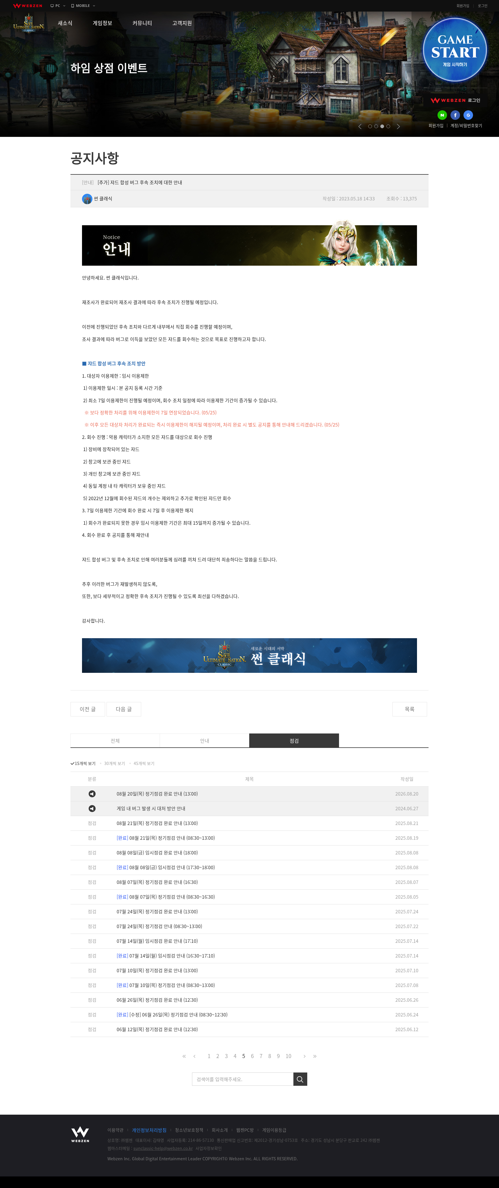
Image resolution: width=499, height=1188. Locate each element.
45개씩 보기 (144, 763)
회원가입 (463, 5)
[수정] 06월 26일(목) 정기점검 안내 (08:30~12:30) (172, 1014)
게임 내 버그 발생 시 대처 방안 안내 (151, 808)
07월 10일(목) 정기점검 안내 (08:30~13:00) (166, 985)
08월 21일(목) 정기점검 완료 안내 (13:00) (157, 823)
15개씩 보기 (85, 763)
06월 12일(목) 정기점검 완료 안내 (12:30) (157, 1029)
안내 (204, 740)
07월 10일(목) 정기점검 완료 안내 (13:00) (157, 970)
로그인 (482, 5)
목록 (410, 709)
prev (360, 126)
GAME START (455, 49)
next (398, 126)
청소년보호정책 (189, 1130)
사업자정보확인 (208, 1148)
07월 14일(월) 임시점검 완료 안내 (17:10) (157, 940)
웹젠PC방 (245, 1130)
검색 (300, 1079)
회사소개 (220, 1130)
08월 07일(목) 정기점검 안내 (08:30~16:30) (166, 896)
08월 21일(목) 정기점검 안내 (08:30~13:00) (166, 837)
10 (288, 1056)
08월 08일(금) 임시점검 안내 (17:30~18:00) (166, 867)
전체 (115, 740)
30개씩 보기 (114, 763)
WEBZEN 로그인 (455, 100)
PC (57, 5)
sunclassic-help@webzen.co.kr (163, 1148)
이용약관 (115, 1130)
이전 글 (88, 709)
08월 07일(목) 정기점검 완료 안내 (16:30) (157, 881)
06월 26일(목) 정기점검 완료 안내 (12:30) (157, 999)
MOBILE (83, 5)
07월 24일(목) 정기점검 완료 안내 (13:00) (157, 911)
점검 (294, 740)
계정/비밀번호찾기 (466, 125)
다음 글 (124, 709)
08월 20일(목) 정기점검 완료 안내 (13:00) (157, 793)
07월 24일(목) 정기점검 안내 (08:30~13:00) (159, 926)
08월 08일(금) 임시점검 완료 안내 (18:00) (157, 852)
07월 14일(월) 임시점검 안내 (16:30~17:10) (166, 955)
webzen (27, 6)
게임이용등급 (274, 1130)
